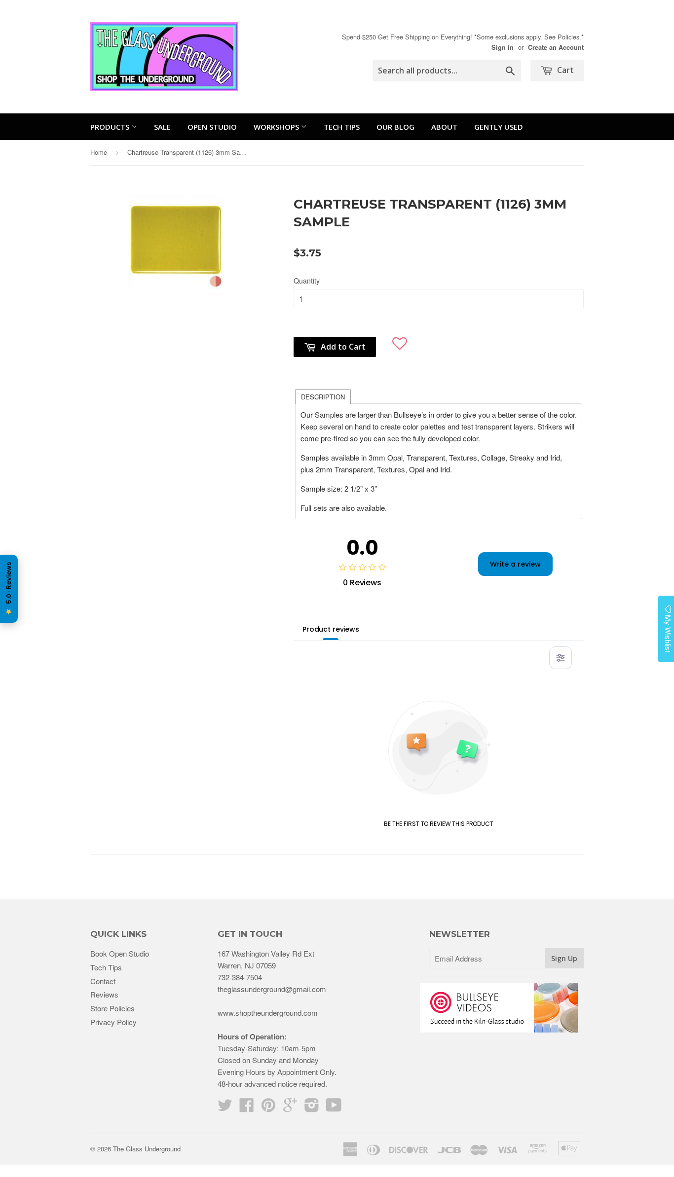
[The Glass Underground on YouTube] (333, 1108)
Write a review (515, 564)
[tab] (323, 396)
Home (98, 152)
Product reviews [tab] (330, 629)
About (444, 127)
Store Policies (112, 1008)
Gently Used (498, 127)
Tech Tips (342, 127)
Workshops (277, 127)
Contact (102, 981)
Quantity (307, 280)
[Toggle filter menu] (560, 657)
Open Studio (212, 127)
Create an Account (556, 47)
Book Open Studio (119, 953)
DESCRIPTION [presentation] (323, 396)
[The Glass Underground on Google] (290, 1108)
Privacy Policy (113, 1022)
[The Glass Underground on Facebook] (246, 1108)
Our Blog (395, 127)
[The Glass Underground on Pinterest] (268, 1108)
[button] (400, 339)
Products (110, 127)
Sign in (502, 47)
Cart (564, 70)
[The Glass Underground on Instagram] (311, 1108)
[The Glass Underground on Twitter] (225, 1108)
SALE (162, 127)
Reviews (104, 994)
